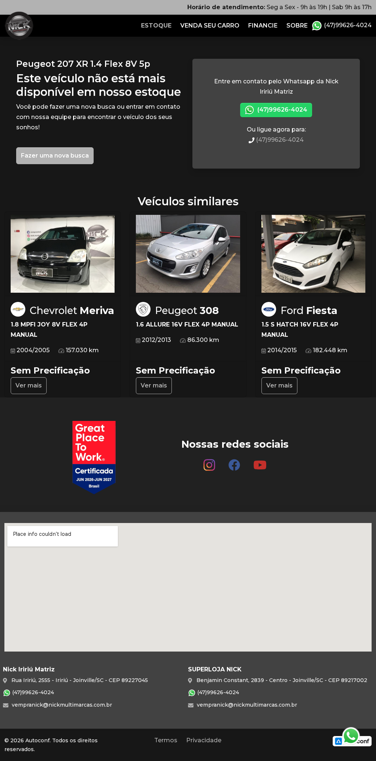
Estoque (156, 25)
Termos (165, 740)
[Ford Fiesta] (313, 254)
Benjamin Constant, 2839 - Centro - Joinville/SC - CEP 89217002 (281, 680)
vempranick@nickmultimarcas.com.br (61, 705)
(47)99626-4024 (347, 25)
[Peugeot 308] (188, 254)
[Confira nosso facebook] (234, 462)
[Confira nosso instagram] (209, 462)
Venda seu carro (209, 25)
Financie (263, 25)
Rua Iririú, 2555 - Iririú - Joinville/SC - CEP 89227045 (79, 680)
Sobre (297, 25)
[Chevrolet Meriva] (62, 254)
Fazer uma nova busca (55, 155)
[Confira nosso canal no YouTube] (260, 462)
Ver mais (28, 385)
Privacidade (203, 740)
